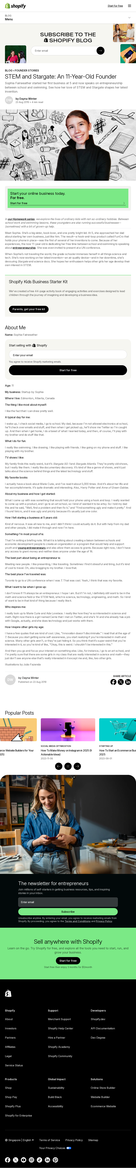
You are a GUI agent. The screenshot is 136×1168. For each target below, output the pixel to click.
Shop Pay (11, 1097)
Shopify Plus (13, 1106)
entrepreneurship (24, 247)
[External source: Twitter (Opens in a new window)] (15, 1160)
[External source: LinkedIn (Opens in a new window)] (47, 1160)
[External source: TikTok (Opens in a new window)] (39, 1160)
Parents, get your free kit (29, 309)
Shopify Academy (59, 1047)
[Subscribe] (100, 51)
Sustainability (56, 1087)
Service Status (14, 1065)
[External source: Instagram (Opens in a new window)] (31, 1160)
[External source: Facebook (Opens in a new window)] (7, 1160)
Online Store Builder (103, 1087)
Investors (10, 1028)
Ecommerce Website (103, 1106)
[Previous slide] (58, 766)
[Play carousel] (68, 766)
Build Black (55, 1097)
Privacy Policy (104, 921)
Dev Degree (98, 1037)
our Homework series (21, 219)
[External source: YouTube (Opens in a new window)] (23, 1160)
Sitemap (93, 1140)
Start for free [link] (68, 370)
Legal (8, 1056)
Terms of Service (49, 1140)
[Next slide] (77, 766)
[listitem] (68, 739)
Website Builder (100, 1097)
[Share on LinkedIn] (128, 682)
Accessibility (55, 1106)
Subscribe (68, 911)
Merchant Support (59, 1019)
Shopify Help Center (60, 1028)
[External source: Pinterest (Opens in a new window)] (55, 1160)
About (9, 1019)
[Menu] (130, 6)
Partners (10, 1037)
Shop (8, 1087)
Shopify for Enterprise (18, 1115)
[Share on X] (121, 682)
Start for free (115, 5)
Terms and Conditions (78, 921)
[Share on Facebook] (113, 682)
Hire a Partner (56, 1037)
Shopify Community (60, 1056)
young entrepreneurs (32, 547)
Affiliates (10, 1047)
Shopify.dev (98, 1019)
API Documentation (103, 1028)
